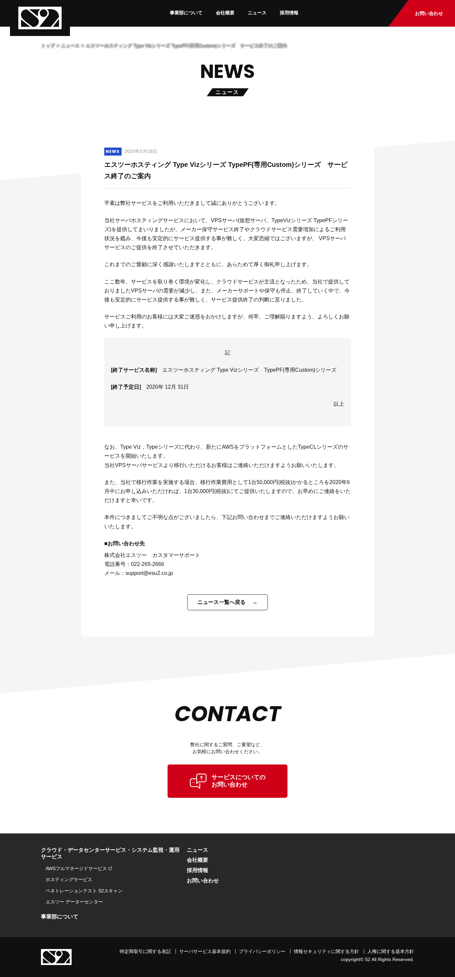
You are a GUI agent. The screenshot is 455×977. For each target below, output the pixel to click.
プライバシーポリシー (262, 951)
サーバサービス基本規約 (204, 951)
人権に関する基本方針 (390, 951)
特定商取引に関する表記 (145, 951)
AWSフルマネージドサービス (76, 868)
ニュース (257, 12)
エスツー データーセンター (74, 901)
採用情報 (289, 12)
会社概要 (225, 12)
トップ (48, 45)
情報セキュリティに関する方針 (326, 951)
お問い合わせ (429, 13)
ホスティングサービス (69, 879)
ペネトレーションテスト (84, 890)
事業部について (186, 12)
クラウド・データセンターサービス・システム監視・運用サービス (110, 853)
